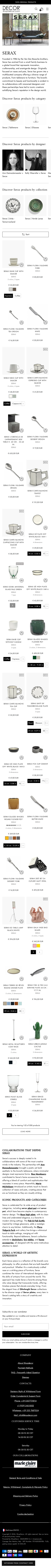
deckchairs (17, 1239)
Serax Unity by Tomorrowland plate (37, 704)
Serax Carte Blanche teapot (37, 492)
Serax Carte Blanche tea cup (14, 705)
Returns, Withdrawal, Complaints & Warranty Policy (25, 1487)
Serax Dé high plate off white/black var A (38, 587)
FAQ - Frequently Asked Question (25, 1372)
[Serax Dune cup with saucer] (13, 254)
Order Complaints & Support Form (25, 1396)
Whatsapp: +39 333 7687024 (25, 1410)
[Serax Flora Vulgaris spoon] (13, 471)
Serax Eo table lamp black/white (13, 929)
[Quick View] (21, 580)
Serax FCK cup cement (37, 764)
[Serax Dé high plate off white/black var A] (37, 572)
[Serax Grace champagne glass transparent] (37, 1082)
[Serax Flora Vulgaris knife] (37, 315)
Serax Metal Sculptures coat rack (13, 1045)
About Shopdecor (25, 1363)
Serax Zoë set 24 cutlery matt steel (37, 879)
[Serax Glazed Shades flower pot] (37, 625)
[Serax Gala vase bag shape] (37, 910)
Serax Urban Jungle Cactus (37, 1045)
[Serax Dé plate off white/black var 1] (37, 520)
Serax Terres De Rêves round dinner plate (13, 986)
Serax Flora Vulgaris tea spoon (13, 330)
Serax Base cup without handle (13, 640)
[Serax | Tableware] (13, 114)
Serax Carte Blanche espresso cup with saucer (37, 380)
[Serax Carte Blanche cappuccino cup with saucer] (13, 523)
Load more (26, 1131)
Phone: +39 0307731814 (25, 1400)
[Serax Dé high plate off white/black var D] (13, 750)
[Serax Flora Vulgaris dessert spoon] (37, 422)
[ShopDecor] (11, 9)
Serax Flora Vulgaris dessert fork (13, 879)
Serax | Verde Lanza (34, 218)
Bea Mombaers (38, 1174)
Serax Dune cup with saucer (14, 272)
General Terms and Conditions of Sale (25, 1477)
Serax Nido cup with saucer (13, 379)
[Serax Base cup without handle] (13, 625)
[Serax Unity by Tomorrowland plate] (37, 686)
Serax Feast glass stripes (13, 1098)
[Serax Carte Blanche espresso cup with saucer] (37, 361)
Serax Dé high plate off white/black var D (13, 765)
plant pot (32, 1208)
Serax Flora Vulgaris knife (37, 330)
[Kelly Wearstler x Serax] (35, 160)
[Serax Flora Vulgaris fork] (37, 251)
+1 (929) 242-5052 (25, 1405)
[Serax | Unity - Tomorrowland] (13, 205)
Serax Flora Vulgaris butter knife (37, 817)
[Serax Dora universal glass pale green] (13, 572)
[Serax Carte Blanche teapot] (37, 473)
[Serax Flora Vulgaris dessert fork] (13, 864)
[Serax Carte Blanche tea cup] (13, 686)
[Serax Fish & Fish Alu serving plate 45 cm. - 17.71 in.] (37, 971)
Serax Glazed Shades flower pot (37, 640)
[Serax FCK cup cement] (37, 750)
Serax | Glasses (32, 127)
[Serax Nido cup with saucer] (13, 361)
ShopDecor (20, 1534)
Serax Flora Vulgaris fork (37, 266)
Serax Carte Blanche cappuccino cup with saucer (13, 542)
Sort (27, 234)
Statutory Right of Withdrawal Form (25, 1391)
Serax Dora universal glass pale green (13, 588)
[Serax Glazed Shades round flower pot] (13, 802)
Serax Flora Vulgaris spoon (13, 486)
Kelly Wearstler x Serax (35, 173)
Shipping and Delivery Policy (25, 1495)
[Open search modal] (36, 9)
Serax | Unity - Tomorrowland (8, 220)
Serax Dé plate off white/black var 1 (37, 535)
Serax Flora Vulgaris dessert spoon (37, 438)
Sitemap (25, 1377)
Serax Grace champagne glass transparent (37, 1099)
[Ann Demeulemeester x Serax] (13, 160)
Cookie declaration (25, 1514)
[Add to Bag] (45, 259)
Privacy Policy (25, 1505)
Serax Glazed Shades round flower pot (13, 818)
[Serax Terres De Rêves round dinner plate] (13, 971)
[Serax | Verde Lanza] (35, 205)
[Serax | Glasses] (35, 114)
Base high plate (27, 1214)
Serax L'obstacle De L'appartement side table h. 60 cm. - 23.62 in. (13, 441)
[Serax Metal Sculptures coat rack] (13, 1030)
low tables (29, 1239)
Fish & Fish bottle (36, 1220)
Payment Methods (25, 1367)
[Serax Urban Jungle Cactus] (37, 1030)
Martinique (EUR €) (12, 1530)
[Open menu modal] (47, 9)
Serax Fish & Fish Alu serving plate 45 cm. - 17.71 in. (37, 988)
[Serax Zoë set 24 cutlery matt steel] (37, 864)
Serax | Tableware (10, 127)
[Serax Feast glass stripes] (13, 1082)
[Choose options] (21, 265)
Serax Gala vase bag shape (38, 928)
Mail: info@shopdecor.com (25, 1415)
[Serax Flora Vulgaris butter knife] (37, 802)
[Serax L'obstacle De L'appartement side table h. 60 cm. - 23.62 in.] (13, 422)
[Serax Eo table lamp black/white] (13, 910)
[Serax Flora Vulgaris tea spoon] (13, 315)
